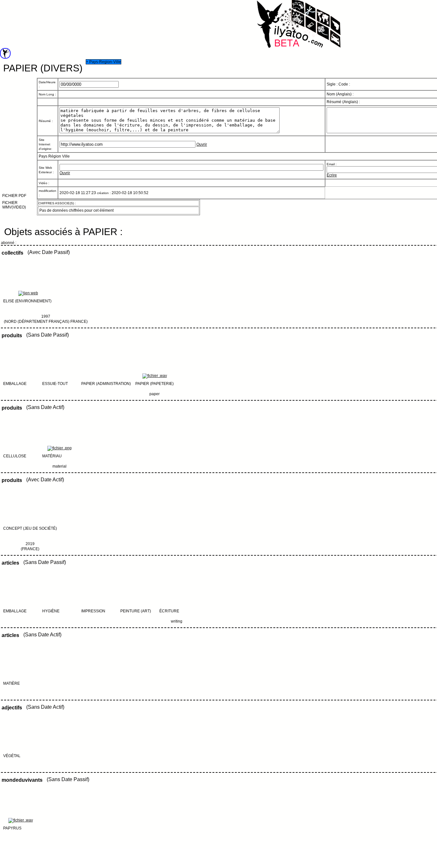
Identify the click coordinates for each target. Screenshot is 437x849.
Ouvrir (201, 144)
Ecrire (332, 175)
